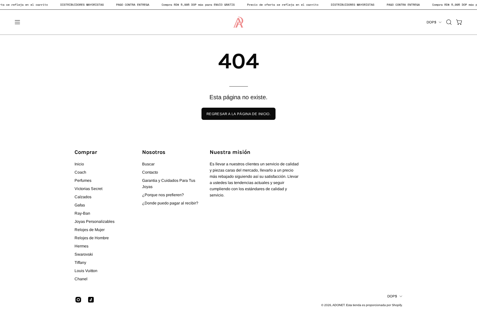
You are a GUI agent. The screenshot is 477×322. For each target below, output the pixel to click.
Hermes (81, 246)
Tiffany (80, 262)
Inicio (79, 164)
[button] (449, 22)
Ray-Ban (82, 213)
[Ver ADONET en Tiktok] (90, 299)
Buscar (148, 164)
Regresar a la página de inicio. (238, 114)
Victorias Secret (88, 188)
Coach (80, 172)
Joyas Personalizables (95, 221)
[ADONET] (238, 22)
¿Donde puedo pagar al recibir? (170, 203)
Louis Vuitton (86, 271)
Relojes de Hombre (92, 238)
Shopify (397, 305)
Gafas (80, 205)
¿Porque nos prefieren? (163, 195)
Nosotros (153, 152)
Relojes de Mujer (90, 230)
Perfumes (83, 180)
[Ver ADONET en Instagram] (78, 299)
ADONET (338, 305)
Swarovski (84, 254)
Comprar (86, 152)
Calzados (83, 197)
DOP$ (431, 22)
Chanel (81, 279)
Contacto (150, 172)
